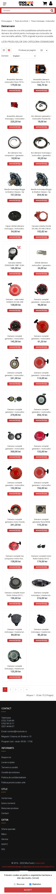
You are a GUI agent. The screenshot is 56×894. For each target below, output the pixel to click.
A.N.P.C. (4, 844)
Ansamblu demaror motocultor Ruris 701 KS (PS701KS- (15, 82)
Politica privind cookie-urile (13, 782)
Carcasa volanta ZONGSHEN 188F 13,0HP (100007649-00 (15, 265)
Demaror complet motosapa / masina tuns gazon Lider (41, 632)
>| (26, 689)
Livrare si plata (8, 762)
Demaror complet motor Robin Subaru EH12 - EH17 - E (41, 558)
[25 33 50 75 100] (43, 50)
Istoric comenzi (8, 803)
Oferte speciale (8, 829)
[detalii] (35, 878)
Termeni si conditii (9, 767)
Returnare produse (10, 808)
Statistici (36, 884)
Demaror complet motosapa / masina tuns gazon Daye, (15, 632)
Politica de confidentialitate (13, 777)
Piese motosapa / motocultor (43, 21)
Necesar (21, 884)
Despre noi (6, 757)
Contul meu (6, 798)
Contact (5, 813)
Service (4, 839)
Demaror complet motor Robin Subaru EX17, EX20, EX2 (15, 595)
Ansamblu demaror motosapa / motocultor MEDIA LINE (14, 118)
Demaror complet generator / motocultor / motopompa (41, 375)
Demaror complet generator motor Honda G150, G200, (15, 522)
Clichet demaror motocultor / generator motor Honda (41, 265)
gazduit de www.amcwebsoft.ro (39, 867)
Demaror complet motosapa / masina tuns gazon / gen (41, 595)
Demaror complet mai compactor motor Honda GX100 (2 (14, 558)
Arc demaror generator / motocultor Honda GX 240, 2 (41, 118)
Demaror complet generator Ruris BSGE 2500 (41, 522)
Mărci (3, 834)
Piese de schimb (21, 21)
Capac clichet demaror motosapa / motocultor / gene (14, 228)
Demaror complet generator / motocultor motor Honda (41, 448)
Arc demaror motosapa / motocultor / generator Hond (41, 155)
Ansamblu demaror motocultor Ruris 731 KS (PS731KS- (41, 82)
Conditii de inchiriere (10, 772)
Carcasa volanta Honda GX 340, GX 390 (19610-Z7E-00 (41, 228)
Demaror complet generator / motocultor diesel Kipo (14, 412)
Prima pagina (6, 21)
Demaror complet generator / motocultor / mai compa (41, 302)
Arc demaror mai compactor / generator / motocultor (15, 155)
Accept (28, 890)
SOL (3, 849)
